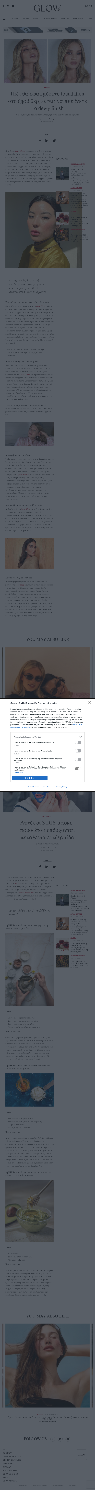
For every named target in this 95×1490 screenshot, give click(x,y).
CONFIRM (29, 778)
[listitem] (47, 737)
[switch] (78, 742)
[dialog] (47, 745)
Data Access (47, 787)
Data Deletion (33, 787)
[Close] (90, 703)
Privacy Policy (61, 787)
